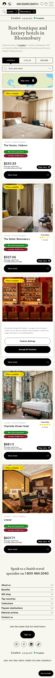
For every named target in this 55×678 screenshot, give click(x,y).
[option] (27, 114)
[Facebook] (24, 644)
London (22, 45)
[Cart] (46, 4)
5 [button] (32, 510)
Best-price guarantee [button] (16, 152)
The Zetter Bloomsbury (17, 238)
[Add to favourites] (48, 94)
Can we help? (46, 673)
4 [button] (29, 510)
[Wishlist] (42, 4)
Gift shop (6, 594)
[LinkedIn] (31, 644)
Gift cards (36, 660)
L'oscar (8, 519)
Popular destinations (12, 608)
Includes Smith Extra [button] (16, 156)
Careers (28, 660)
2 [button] (25, 510)
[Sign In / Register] (4, 4)
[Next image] (48, 115)
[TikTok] (38, 644)
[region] (27, 338)
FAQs (11, 660)
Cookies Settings (27, 341)
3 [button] (27, 510)
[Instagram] (16, 644)
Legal (6, 660)
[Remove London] (16, 11)
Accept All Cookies (27, 349)
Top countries (8, 598)
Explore (44, 60)
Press (15, 660)
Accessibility (46, 660)
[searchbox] (46, 11)
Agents (21, 660)
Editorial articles (9, 612)
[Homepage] (27, 4)
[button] (27, 68)
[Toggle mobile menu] (51, 4)
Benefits (5, 589)
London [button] (10, 11)
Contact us (7, 617)
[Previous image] (6, 115)
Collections (7, 603)
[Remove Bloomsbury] (33, 11)
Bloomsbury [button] (25, 11)
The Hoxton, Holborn (16, 145)
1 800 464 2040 (37, 573)
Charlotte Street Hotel (16, 426)
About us (6, 585)
